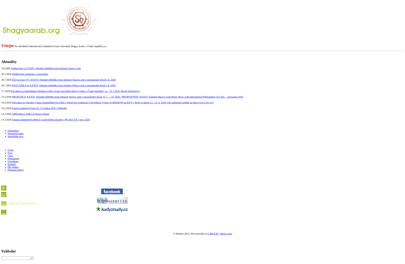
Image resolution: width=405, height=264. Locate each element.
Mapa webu (226, 233)
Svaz (10, 153)
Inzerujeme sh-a (15, 136)
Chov (10, 155)
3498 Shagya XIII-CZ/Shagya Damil (30, 114)
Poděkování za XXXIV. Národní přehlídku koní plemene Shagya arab (46, 68)
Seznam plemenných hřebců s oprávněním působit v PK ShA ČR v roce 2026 (51, 119)
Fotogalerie (13, 130)
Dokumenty (13, 158)
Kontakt (12, 164)
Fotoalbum (13, 161)
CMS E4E (213, 233)
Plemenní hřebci (16, 170)
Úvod (10, 150)
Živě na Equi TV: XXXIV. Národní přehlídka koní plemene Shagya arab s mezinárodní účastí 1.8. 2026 (64, 79)
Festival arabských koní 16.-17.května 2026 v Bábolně (39, 108)
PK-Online (13, 167)
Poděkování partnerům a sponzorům (30, 74)
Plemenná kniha (16, 133)
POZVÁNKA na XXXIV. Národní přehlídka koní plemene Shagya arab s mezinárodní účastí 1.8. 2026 (63, 85)
